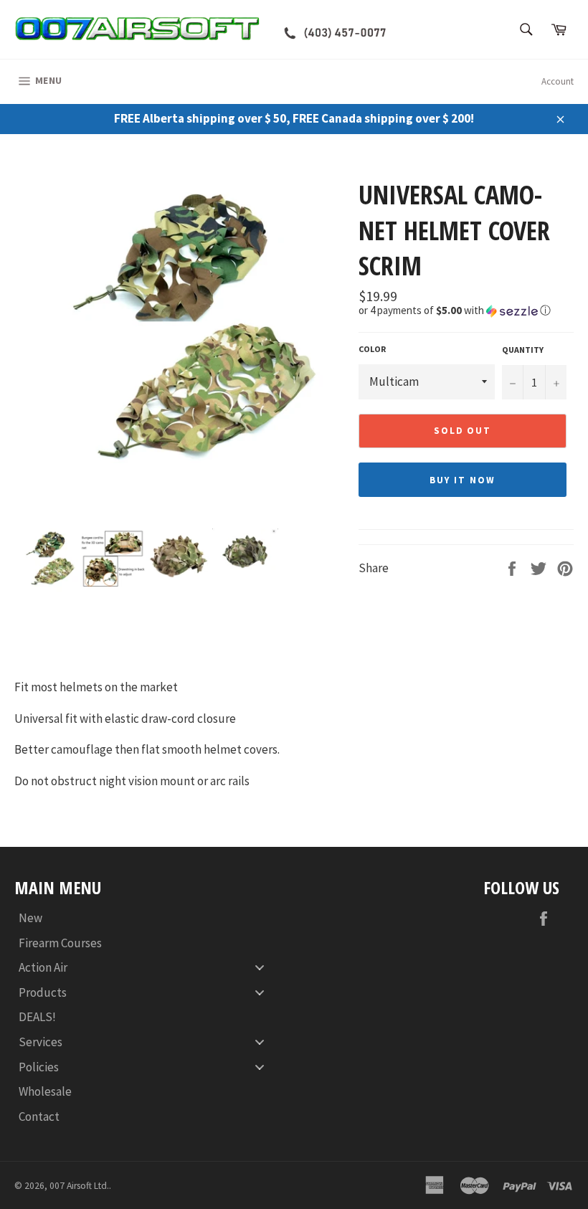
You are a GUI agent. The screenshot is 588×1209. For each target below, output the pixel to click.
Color (372, 348)
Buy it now (462, 480)
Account (557, 81)
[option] (179, 342)
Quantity (523, 349)
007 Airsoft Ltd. (79, 1186)
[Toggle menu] (259, 967)
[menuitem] (147, 918)
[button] (466, 310)
